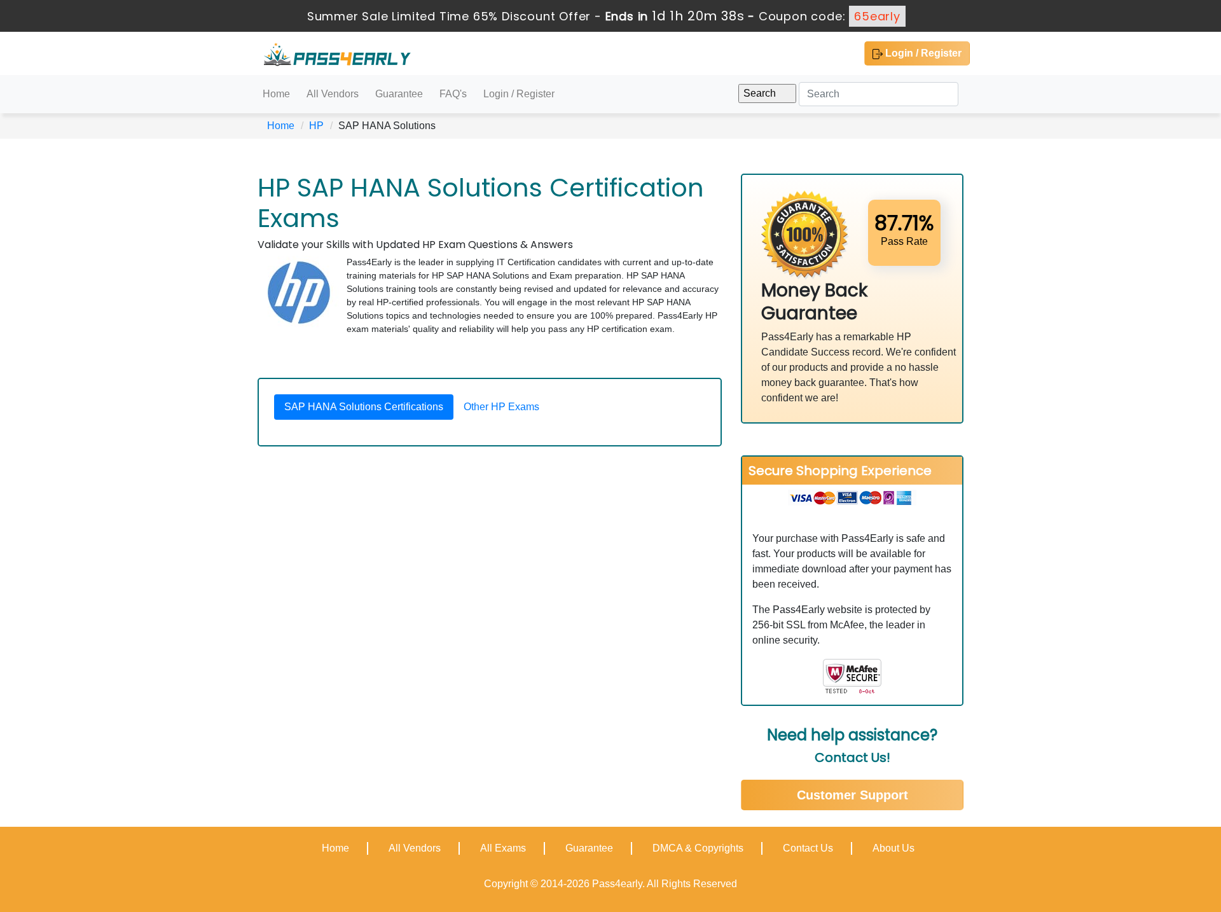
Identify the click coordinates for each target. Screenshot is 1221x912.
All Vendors (333, 93)
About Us (893, 848)
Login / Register (922, 53)
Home (276, 93)
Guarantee (399, 93)
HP (316, 125)
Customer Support (852, 795)
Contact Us (808, 848)
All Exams (503, 848)
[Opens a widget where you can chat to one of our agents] (1134, 839)
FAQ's (453, 93)
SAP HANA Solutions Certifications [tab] (363, 406)
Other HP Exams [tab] (501, 406)
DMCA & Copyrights (697, 848)
